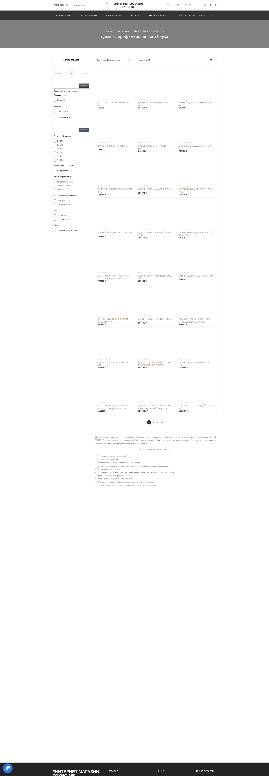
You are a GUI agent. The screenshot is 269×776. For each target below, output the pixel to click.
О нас (168, 5)
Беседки (134, 15)
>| (162, 422)
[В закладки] (132, 70)
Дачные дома (63, 15)
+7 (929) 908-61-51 (60, 5)
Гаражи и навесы (157, 15)
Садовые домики (88, 15)
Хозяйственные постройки (190, 15)
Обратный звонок (79, 5)
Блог (177, 5)
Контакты (187, 5)
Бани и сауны (113, 15)
